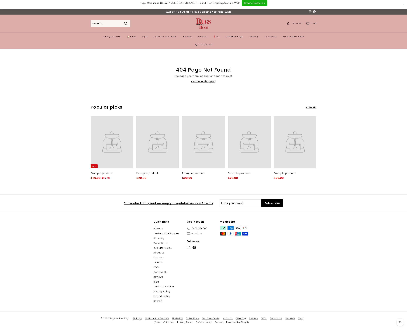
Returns (158, 262)
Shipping (158, 257)
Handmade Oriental (293, 36)
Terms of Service (163, 286)
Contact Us (160, 272)
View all (311, 107)
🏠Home (131, 36)
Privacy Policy (161, 291)
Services (202, 36)
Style (144, 36)
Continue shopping (203, 81)
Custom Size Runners (165, 36)
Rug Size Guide (162, 247)
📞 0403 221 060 (203, 44)
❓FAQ (216, 36)
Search (157, 301)
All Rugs (158, 228)
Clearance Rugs (234, 36)
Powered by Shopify (237, 322)
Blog (156, 281)
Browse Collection (254, 3)
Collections (271, 36)
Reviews (187, 36)
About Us (159, 252)
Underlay (253, 36)
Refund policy (161, 296)
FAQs (156, 267)
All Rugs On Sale (112, 36)
